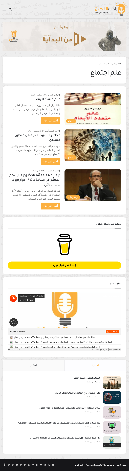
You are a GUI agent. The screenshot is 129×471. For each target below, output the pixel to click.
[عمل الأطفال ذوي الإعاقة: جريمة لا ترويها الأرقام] (112, 397)
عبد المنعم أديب (51, 131)
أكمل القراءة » (50, 120)
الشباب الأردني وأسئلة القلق (87, 378)
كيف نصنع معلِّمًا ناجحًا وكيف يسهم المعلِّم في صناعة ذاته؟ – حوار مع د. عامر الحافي (34, 180)
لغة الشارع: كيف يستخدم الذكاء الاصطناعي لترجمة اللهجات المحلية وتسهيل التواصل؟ (59, 423)
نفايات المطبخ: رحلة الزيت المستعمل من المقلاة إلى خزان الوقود (70, 408)
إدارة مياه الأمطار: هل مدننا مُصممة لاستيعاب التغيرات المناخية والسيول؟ (65, 438)
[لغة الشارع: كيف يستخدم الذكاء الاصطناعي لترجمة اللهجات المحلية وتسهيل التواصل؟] (112, 427)
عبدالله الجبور (52, 171)
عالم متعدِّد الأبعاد (47, 99)
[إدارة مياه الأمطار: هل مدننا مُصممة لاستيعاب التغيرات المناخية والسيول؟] (112, 442)
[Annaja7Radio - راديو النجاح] (110, 9)
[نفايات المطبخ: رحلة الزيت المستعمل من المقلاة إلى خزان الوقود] (112, 412)
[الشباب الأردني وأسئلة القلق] (112, 382)
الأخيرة (95, 365)
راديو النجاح (53, 95)
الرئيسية (115, 63)
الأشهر (33, 365)
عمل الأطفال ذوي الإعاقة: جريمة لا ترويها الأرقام (77, 393)
